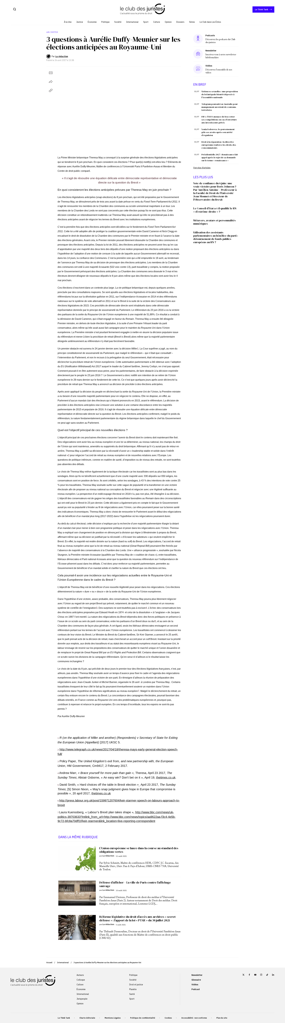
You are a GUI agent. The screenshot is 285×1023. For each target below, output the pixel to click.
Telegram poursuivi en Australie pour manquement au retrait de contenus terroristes (219, 107)
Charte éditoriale (87, 1018)
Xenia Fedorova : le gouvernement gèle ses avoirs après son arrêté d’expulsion (218, 132)
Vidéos (194, 984)
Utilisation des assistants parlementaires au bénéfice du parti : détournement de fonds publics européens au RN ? (215, 237)
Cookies (168, 1018)
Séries (192, 22)
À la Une (68, 22)
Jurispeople (82, 998)
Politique (105, 22)
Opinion (168, 22)
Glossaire (196, 979)
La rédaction (61, 56)
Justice (79, 22)
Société (117, 22)
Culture (156, 22)
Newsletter (196, 975)
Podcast (195, 989)
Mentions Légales (113, 1018)
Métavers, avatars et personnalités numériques (214, 221)
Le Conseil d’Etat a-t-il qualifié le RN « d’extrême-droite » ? (214, 209)
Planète (133, 989)
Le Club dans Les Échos (210, 22)
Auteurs (80, 975)
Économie (92, 22)
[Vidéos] (198, 69)
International (132, 22)
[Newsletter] (198, 54)
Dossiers (180, 22)
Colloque (81, 979)
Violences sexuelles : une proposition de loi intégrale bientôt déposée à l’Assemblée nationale (219, 94)
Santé (132, 994)
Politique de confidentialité (142, 1018)
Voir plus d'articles (201, 167)
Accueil (49, 962)
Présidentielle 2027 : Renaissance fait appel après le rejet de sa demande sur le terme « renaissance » (219, 157)
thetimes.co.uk (165, 777)
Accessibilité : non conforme (194, 1018)
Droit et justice (136, 984)
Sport (145, 22)
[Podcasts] (198, 39)
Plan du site (221, 1018)
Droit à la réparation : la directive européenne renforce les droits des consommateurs (218, 144)
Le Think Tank (261, 9)
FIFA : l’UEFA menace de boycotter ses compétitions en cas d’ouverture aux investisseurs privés (219, 119)
